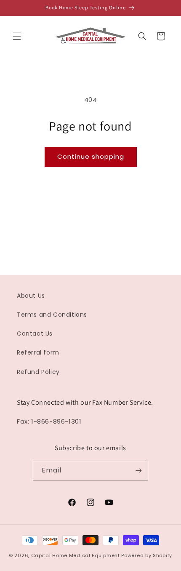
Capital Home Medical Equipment (75, 555)
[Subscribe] (138, 470)
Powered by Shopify (146, 555)
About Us (31, 295)
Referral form (38, 352)
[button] (17, 36)
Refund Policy (38, 372)
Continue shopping (90, 156)
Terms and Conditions (52, 314)
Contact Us (35, 333)
